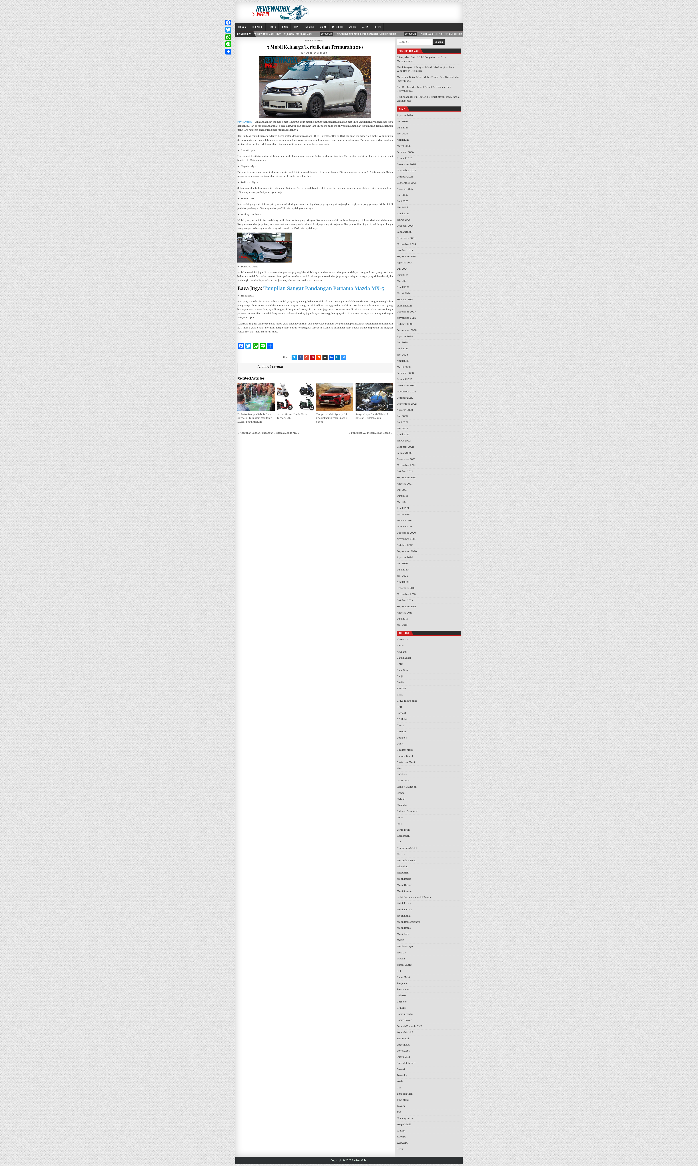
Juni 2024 (402, 275)
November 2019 (406, 594)
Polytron (402, 995)
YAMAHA (402, 1142)
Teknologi (402, 1075)
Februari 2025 (405, 225)
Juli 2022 (402, 416)
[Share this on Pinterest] (312, 357)
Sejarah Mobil (405, 1032)
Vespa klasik (404, 1124)
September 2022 (407, 403)
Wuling (352, 27)
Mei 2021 (402, 502)
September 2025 (407, 182)
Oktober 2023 (405, 324)
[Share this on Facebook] (300, 357)
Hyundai (402, 805)
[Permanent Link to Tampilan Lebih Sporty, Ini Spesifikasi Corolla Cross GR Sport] (334, 397)
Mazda (365, 27)
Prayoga (308, 53)
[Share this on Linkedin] (337, 357)
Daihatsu (309, 27)
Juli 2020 (402, 563)
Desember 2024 (406, 238)
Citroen (401, 731)
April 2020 (403, 582)
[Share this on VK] (325, 357)
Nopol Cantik (404, 964)
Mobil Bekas (404, 878)
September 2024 (406, 256)
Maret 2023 (404, 367)
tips (399, 1087)
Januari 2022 (404, 453)
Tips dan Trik (404, 1093)
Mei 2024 (402, 281)
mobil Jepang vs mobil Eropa (414, 897)
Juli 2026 (402, 121)
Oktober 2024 (405, 250)
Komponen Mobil (407, 848)
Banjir (400, 676)
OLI (399, 971)
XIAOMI (401, 1136)
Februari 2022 (405, 446)
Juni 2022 (402, 422)
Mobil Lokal (403, 915)
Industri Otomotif (407, 811)
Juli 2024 (402, 268)
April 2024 (403, 287)
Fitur (400, 768)
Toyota (272, 27)
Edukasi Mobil (405, 750)
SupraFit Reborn (406, 1063)
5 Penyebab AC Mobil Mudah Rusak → (371, 432)
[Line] (228, 44)
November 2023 (406, 317)
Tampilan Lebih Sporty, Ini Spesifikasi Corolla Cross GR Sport (332, 418)
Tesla (400, 1081)
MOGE (400, 940)
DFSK (400, 743)
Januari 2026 (404, 158)
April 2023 (403, 361)
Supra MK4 (403, 1057)
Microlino (402, 866)
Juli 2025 (402, 195)
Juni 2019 (402, 618)
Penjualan (402, 983)
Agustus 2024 (405, 262)
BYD (399, 707)
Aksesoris (403, 639)
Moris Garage (405, 946)
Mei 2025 (402, 207)
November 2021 (406, 465)
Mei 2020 (402, 575)
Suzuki (377, 27)
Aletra (400, 645)
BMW (400, 694)
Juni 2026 (402, 127)
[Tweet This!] (294, 357)
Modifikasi (403, 934)
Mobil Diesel (404, 885)
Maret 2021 (403, 514)
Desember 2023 (406, 311)
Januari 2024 (404, 305)
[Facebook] (228, 22)
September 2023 (407, 330)
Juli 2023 (402, 342)
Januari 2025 (404, 232)
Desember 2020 (406, 532)
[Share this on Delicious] (343, 357)
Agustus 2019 (404, 612)
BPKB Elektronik (407, 700)
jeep (399, 823)
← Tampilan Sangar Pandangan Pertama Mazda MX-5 (268, 432)
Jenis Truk (403, 829)
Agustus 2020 (405, 557)
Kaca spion (403, 835)
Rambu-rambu (405, 1014)
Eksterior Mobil (406, 762)
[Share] (228, 51)
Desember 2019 (406, 588)
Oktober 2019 (405, 600)
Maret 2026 (404, 146)
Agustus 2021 (404, 483)
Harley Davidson (406, 786)
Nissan (323, 27)
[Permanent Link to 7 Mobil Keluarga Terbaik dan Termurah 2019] (315, 87)
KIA (399, 842)
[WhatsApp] (228, 37)
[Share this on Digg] (331, 357)
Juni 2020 (403, 569)
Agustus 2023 (405, 336)
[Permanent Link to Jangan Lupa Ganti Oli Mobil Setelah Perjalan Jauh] (374, 397)
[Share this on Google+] (306, 357)
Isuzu (296, 27)
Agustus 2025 (405, 189)
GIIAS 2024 (403, 780)
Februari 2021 (405, 520)
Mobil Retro (404, 928)
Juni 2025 (402, 201)
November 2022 (406, 391)
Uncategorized (315, 40)
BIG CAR (401, 688)
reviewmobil (244, 121)
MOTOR (401, 952)
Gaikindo (402, 774)
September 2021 (406, 477)
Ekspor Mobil (405, 756)
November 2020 (406, 539)
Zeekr (400, 1149)
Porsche (402, 1001)
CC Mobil (402, 719)
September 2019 (406, 606)
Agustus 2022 (405, 410)
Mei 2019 (402, 625)
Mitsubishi (337, 27)
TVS (399, 1112)
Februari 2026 (405, 152)
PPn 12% (401, 1007)
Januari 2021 (404, 526)
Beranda (242, 27)
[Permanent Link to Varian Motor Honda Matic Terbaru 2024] (295, 397)
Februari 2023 (405, 373)
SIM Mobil (403, 1038)
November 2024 (406, 244)
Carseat (401, 713)
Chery (400, 725)
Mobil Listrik (404, 909)
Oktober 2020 (405, 545)
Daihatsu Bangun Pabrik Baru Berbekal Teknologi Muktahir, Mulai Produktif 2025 (254, 418)
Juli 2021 (402, 490)
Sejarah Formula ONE (409, 1026)
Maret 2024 (403, 293)
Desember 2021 (406, 459)
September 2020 (407, 551)
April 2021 (403, 508)
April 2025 (403, 213)
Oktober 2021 (405, 471)
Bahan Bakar (404, 657)
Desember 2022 (406, 385)
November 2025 (406, 170)
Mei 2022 (402, 428)
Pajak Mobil (403, 977)
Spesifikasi (403, 1044)
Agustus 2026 (405, 115)
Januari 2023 (404, 379)
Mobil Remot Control (409, 922)
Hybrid (401, 799)
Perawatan (403, 989)
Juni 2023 (402, 348)
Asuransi (402, 651)
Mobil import (404, 891)
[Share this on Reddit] (318, 357)
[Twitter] (228, 29)
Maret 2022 (404, 440)
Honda (285, 27)
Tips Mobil (257, 27)
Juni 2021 (402, 496)
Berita (400, 682)
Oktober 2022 (405, 397)
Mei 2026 (402, 133)
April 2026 (403, 139)
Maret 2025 (404, 219)
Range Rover (404, 1020)
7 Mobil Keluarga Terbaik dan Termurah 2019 (315, 47)
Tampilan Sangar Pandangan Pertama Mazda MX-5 (323, 288)
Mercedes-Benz (406, 860)
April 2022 (403, 434)
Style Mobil (403, 1050)
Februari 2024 (405, 299)
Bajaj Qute (403, 670)
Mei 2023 (402, 354)
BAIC (400, 664)
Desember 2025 (406, 164)
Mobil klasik (404, 903)
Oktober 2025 (405, 176)
